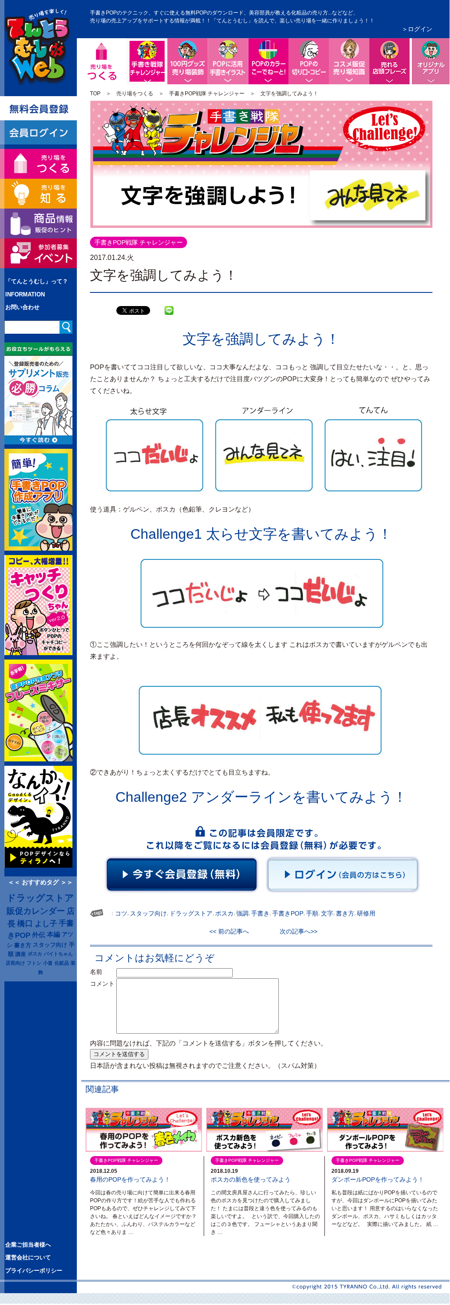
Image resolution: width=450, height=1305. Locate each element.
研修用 (366, 913)
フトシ (34, 963)
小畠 (48, 963)
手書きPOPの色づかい (268, 61)
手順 (312, 913)
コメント (102, 983)
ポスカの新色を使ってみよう (251, 1179)
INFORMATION (25, 294)
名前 (102, 971)
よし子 (46, 923)
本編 (53, 934)
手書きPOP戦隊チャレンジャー (166, 45)
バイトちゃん (58, 953)
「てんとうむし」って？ (36, 281)
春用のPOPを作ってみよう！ (130, 1179)
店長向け (15, 963)
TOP (95, 93)
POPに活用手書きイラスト (228, 61)
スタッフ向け (50, 945)
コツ (121, 913)
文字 (327, 913)
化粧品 (61, 963)
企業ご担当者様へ (28, 1244)
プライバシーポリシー (33, 1270)
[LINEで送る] (169, 303)
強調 (242, 913)
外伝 (38, 934)
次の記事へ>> (295, 931)
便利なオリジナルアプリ (430, 61)
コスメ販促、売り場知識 (349, 61)
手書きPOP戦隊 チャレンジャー (207, 93)
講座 (20, 954)
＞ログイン (417, 28)
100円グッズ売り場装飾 (187, 61)
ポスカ (35, 953)
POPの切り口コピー (308, 61)
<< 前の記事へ (232, 931)
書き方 (22, 945)
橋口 (25, 923)
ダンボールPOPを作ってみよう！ (377, 1179)
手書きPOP (287, 913)
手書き (260, 913)
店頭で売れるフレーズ (389, 61)
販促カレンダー (36, 911)
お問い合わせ (22, 307)
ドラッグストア (40, 898)
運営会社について (28, 1257)
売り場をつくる (134, 93)
